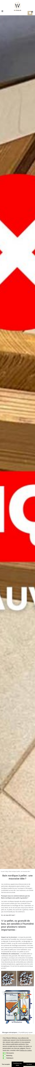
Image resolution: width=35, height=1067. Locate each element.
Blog (7, 871)
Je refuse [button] (29, 1064)
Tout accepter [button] (6, 1064)
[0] (30, 13)
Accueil (2, 871)
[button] (2, 11)
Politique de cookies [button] (25, 1050)
